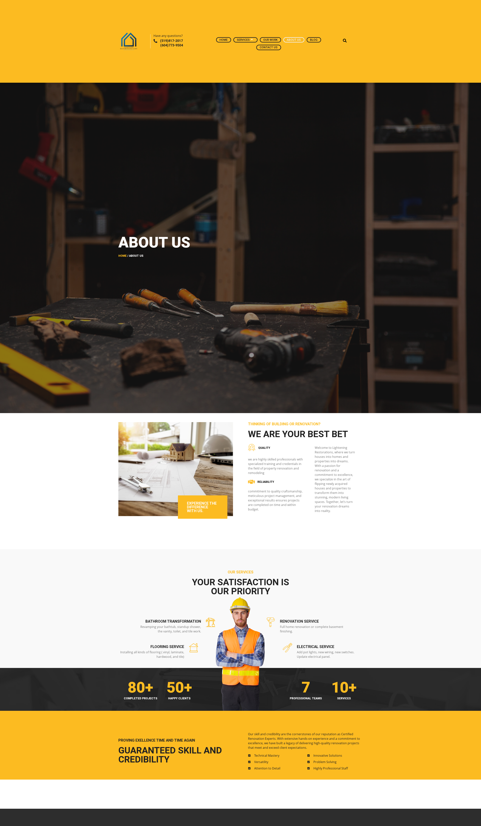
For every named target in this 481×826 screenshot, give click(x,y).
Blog (314, 40)
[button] (343, 41)
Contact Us (269, 47)
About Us (294, 40)
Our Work (270, 40)
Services (243, 40)
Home (223, 40)
